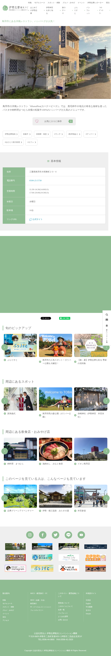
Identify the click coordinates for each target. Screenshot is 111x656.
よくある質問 (63, 616)
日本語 (88, 600)
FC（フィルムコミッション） (41, 607)
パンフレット (88, 10)
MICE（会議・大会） (38, 600)
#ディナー (90, 134)
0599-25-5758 (35, 180)
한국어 (88, 610)
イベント (6, 614)
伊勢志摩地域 (10, 134)
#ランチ (57, 134)
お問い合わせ (63, 620)
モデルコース (7, 603)
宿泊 (4, 617)
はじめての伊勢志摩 (33, 10)
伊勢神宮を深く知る (49, 10)
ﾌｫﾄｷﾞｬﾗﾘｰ (101, 10)
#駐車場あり (73, 134)
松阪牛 (25, 134)
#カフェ (31, 142)
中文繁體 (89, 607)
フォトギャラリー (36, 610)
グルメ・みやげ (8, 610)
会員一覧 (61, 610)
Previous (4, 347)
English (88, 603)
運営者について (63, 603)
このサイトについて (65, 606)
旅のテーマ (64, 10)
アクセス (6, 620)
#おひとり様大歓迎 (12, 142)
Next (106, 347)
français (88, 614)
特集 (4, 600)
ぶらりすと (76, 10)
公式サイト (37, 219)
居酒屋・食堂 (41, 134)
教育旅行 (33, 603)
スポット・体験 (8, 607)
